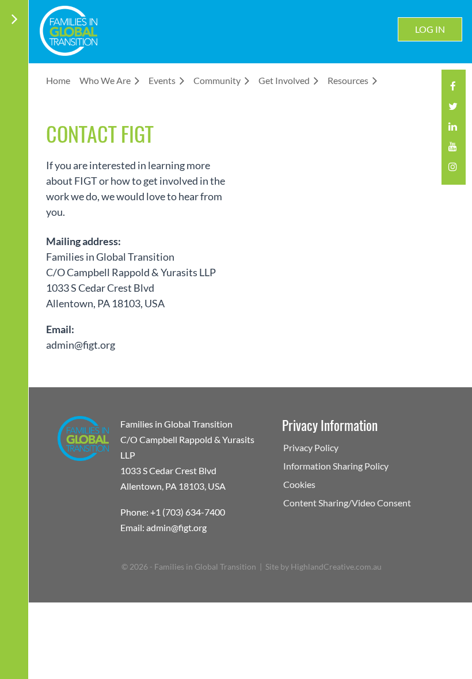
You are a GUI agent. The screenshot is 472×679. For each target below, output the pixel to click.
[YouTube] (452, 150)
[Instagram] (452, 170)
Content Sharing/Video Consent (347, 502)
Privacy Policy (310, 447)
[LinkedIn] (452, 130)
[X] (452, 110)
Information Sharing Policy (336, 465)
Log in (430, 29)
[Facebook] (452, 89)
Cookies (299, 484)
